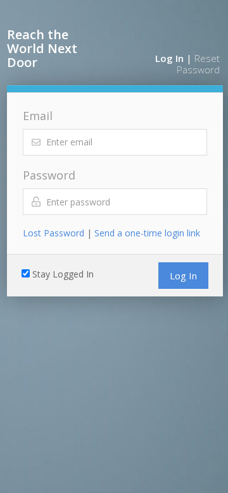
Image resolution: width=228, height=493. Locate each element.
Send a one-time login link (147, 233)
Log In (169, 58)
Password (49, 175)
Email (38, 116)
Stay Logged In (63, 274)
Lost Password (53, 233)
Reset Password (198, 64)
